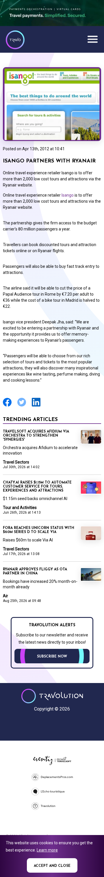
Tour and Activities (20, 507)
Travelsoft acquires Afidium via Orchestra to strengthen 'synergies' (36, 436)
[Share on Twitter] (21, 405)
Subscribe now (52, 656)
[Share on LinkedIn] (36, 405)
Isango (68, 195)
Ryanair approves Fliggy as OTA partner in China (35, 571)
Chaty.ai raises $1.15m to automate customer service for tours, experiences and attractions (37, 486)
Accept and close (52, 866)
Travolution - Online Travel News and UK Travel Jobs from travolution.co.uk (52, 696)
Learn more (47, 850)
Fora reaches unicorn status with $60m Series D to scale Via (38, 530)
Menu (92, 39)
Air (5, 596)
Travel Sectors (16, 462)
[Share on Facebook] (7, 405)
